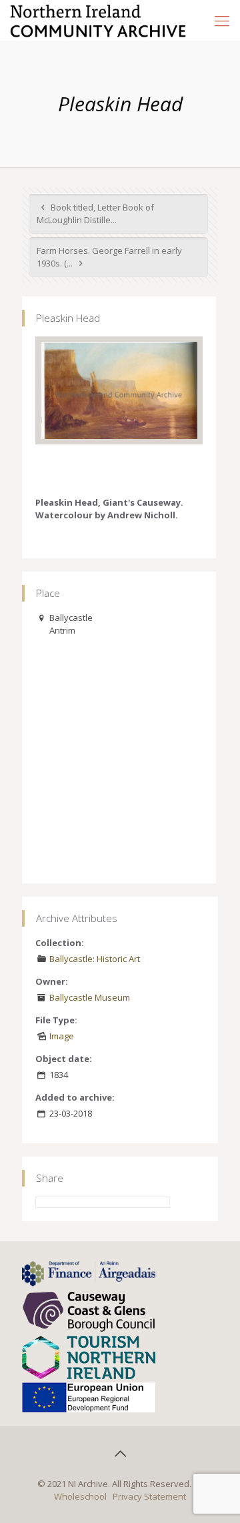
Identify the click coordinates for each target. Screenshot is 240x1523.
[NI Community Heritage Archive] (98, 20)
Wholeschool (80, 1496)
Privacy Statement (149, 1496)
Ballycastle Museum (89, 997)
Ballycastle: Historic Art (94, 959)
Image (61, 1036)
